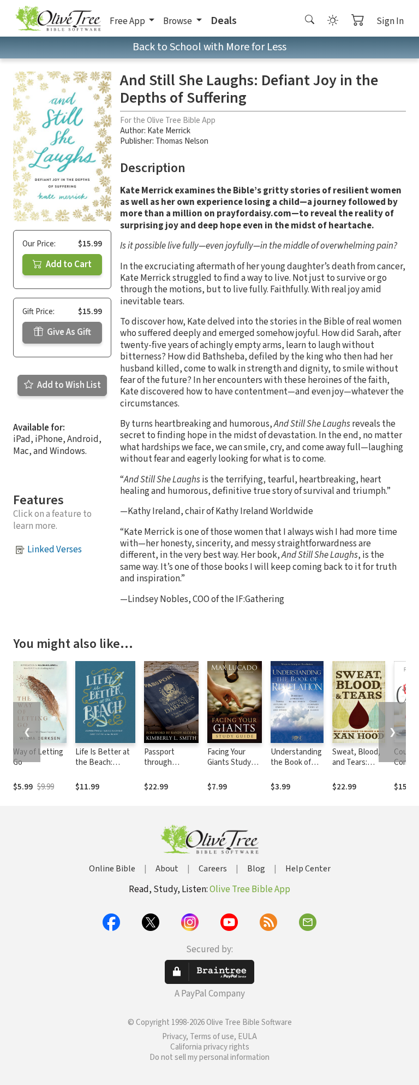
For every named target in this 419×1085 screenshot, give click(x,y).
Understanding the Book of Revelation (296, 762)
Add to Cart (68, 264)
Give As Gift (68, 332)
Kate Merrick (168, 131)
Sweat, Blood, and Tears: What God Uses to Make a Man (358, 767)
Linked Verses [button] (54, 549)
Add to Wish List (68, 385)
